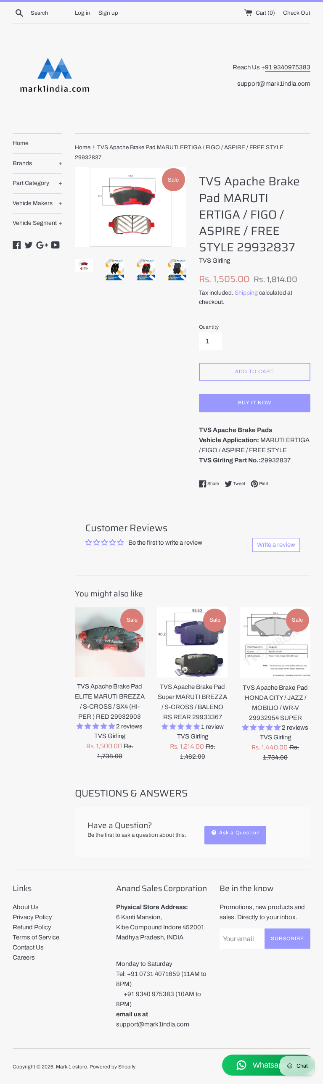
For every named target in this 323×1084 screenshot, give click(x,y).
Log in (82, 13)
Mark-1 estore (71, 1067)
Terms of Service (36, 937)
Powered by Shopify (112, 1067)
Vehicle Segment (37, 223)
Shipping (246, 293)
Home (21, 143)
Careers (24, 957)
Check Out (296, 13)
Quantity (209, 327)
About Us (26, 907)
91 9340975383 (287, 67)
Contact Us (28, 947)
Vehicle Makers (37, 203)
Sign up (108, 13)
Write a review (276, 544)
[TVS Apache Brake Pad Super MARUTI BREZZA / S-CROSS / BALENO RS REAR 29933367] (192, 642)
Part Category (37, 183)
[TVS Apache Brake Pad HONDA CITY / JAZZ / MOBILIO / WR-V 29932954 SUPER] (275, 642)
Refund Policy (32, 927)
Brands (37, 163)
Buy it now (254, 403)
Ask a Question (238, 833)
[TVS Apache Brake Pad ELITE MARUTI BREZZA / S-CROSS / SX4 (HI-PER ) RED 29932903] (110, 642)
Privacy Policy (32, 917)
